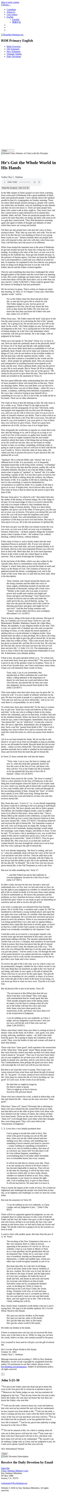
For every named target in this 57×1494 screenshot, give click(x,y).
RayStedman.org (16, 34)
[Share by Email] (8, 151)
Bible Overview (14, 46)
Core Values (12, 14)
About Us (11, 12)
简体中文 (16, 22)
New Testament (13, 51)
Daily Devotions (14, 56)
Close (4, 1454)
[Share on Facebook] (12, 151)
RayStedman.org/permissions (14, 1366)
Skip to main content (10, 2)
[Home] (5, 5)
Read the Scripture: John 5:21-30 (15, 188)
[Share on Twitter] (10, 151)
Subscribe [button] (5, 1468)
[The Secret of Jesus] (2, 156)
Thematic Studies (14, 54)
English (10, 17)
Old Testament (13, 49)
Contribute (11, 9)
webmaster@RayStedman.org (14, 1483)
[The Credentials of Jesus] (2, 174)
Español (15, 19)
